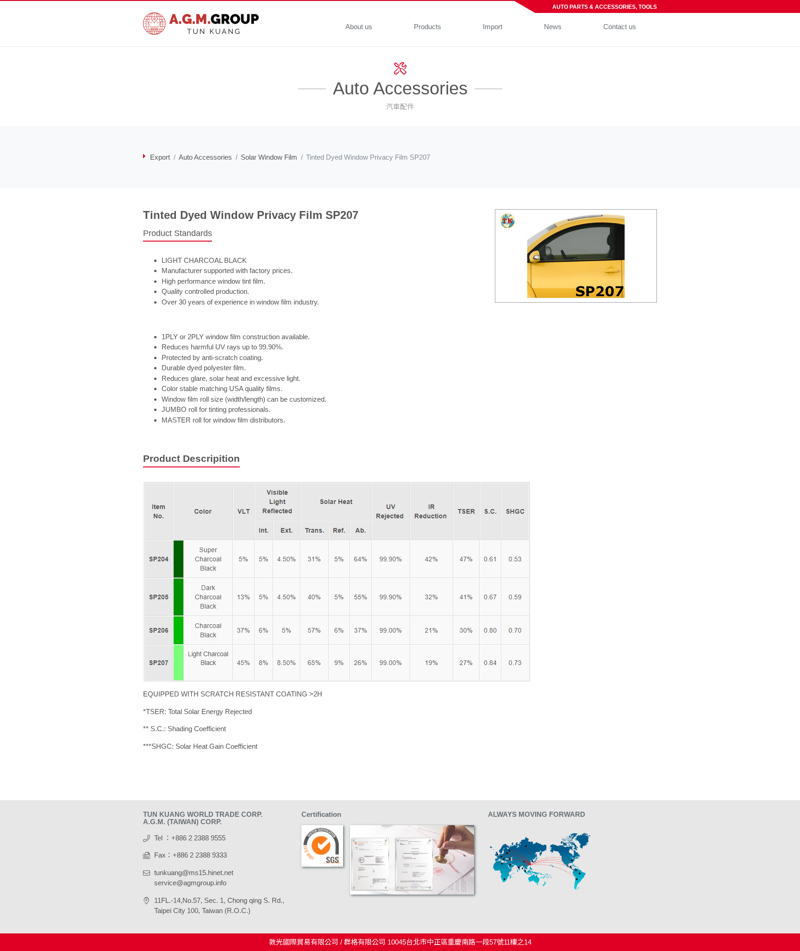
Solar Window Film (269, 157)
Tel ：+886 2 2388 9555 (189, 838)
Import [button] (492, 27)
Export (160, 157)
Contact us (619, 27)
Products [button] (427, 27)
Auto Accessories (205, 157)
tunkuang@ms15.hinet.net (193, 872)
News (553, 27)
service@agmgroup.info (190, 883)
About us (358, 27)
